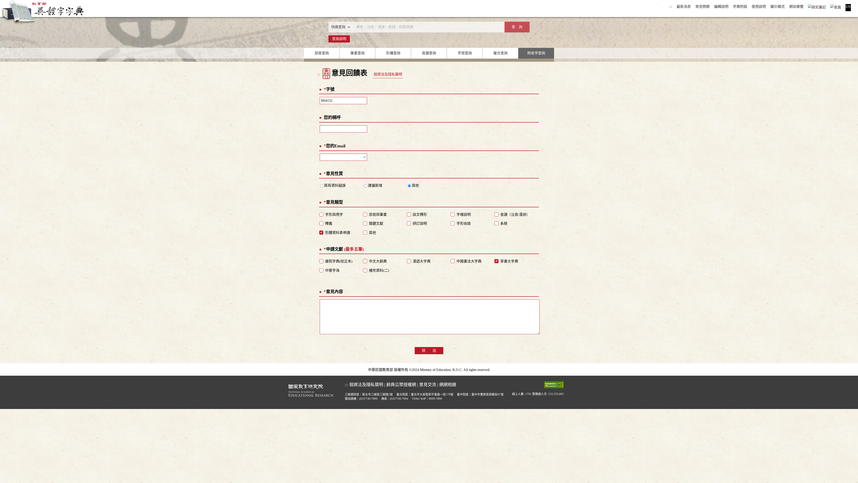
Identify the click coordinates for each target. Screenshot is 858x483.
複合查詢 (500, 53)
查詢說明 (339, 39)
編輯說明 (721, 6)
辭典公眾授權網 (401, 384)
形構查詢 (393, 53)
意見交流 (427, 384)
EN (848, 6)
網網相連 (447, 384)
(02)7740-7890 (368, 398)
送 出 (429, 350)
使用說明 (759, 6)
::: (670, 6)
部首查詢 (322, 53)
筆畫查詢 (357, 53)
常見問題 (702, 6)
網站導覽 (796, 6)
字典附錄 (740, 6)
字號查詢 (465, 53)
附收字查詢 (536, 53)
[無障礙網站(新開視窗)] (554, 384)
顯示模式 (777, 6)
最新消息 (684, 6)
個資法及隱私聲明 (388, 74)
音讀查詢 (429, 53)
